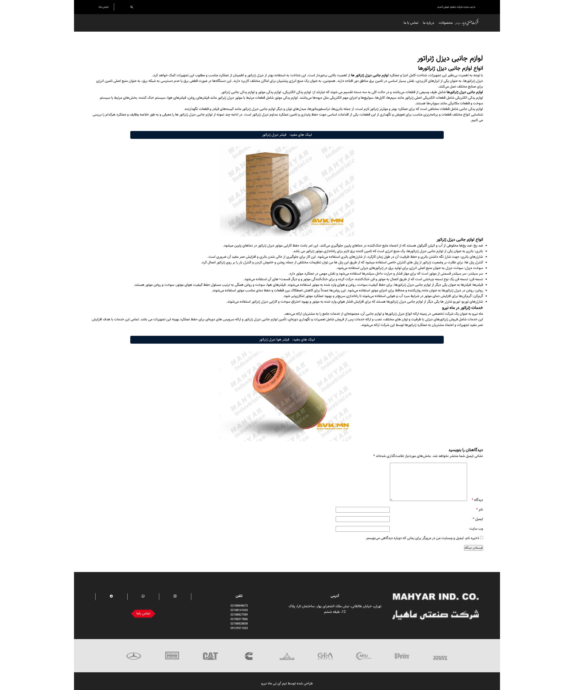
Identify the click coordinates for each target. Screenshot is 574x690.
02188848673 (239, 606)
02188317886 (239, 619)
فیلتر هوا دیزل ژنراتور (274, 340)
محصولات (446, 23)
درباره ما (428, 23)
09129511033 (239, 628)
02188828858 (239, 624)
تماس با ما (411, 23)
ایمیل (478, 519)
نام (479, 510)
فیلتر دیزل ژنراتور (274, 135)
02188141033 (239, 610)
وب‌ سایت (476, 529)
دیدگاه (477, 500)
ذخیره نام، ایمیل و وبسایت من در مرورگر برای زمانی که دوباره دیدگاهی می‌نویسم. (422, 538)
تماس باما (104, 7)
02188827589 (239, 615)
